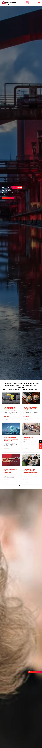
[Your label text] (9, 3)
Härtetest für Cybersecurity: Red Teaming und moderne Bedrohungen (10, 471)
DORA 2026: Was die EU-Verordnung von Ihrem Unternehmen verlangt (9, 408)
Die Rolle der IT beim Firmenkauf (28, 438)
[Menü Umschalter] (27, 2)
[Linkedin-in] (40, 447)
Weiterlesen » (6, 416)
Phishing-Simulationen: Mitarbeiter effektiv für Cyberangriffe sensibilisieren (30, 471)
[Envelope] (40, 441)
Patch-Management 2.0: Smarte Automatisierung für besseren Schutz (11, 439)
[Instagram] (40, 444)
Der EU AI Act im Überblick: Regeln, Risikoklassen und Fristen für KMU (30, 408)
